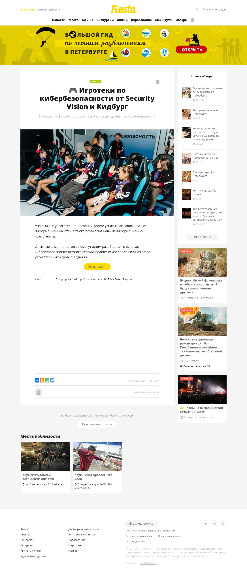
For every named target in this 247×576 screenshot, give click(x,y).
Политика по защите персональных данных (150, 530)
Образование (141, 20)
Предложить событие (97, 424)
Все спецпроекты (141, 523)
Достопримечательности (84, 529)
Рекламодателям (135, 541)
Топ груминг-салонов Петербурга (206, 111)
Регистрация (219, 9)
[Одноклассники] (42, 380)
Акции (122, 20)
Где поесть (27, 540)
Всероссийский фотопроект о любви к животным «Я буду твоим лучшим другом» (201, 286)
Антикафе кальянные (81, 534)
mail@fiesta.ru (148, 563)
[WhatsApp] (47, 380)
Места (73, 20)
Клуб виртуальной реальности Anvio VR (38, 477)
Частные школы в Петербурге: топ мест (206, 155)
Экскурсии (105, 20)
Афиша (87, 20)
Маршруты (163, 20)
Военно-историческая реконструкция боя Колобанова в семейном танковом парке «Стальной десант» (201, 347)
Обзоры (182, 20)
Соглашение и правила (139, 536)
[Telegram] (52, 380)
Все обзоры (202, 237)
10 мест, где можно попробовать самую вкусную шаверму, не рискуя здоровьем (206, 134)
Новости (58, 20)
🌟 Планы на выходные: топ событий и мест (201, 410)
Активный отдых (31, 550)
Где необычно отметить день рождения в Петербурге (208, 92)
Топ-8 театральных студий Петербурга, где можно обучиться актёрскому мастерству (207, 214)
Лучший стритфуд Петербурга (204, 174)
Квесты (25, 534)
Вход (205, 9)
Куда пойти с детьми (33, 556)
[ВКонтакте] (37, 380)
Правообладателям (169, 536)
